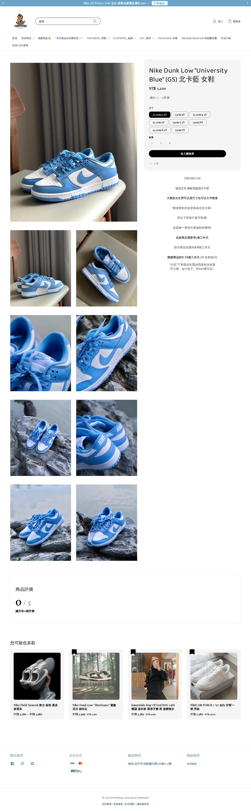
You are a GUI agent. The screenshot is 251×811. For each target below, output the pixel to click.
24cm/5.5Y (179, 122)
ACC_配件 (145, 38)
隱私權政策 (143, 803)
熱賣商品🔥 (44, 38)
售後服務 (118, 803)
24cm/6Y (198, 122)
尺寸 (151, 107)
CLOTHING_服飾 (123, 38)
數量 (151, 137)
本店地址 (192, 763)
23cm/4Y (180, 114)
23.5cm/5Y (159, 122)
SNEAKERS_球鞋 (97, 38)
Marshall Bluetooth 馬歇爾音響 (199, 38)
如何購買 (107, 803)
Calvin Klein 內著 (168, 38)
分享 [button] (156, 163)
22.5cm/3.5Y (160, 114)
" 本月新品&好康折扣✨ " (69, 38)
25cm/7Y (180, 130)
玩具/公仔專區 (20, 45)
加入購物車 (187, 153)
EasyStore (143, 797)
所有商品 (26, 38)
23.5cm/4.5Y (200, 114)
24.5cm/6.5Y (160, 130)
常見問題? (130, 803)
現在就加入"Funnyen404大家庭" (152, 3)
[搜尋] (94, 21)
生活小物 (226, 38)
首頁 (14, 38)
